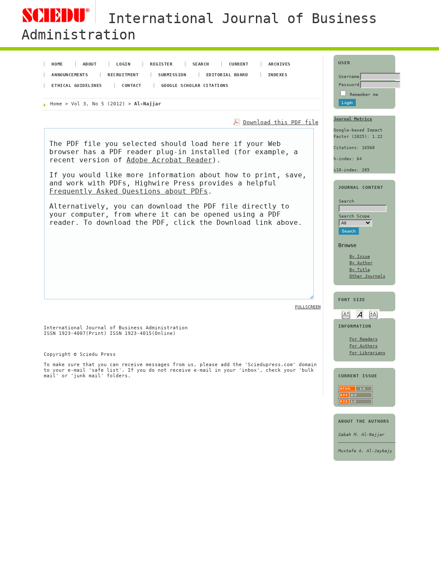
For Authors (363, 345)
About (90, 63)
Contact (131, 85)
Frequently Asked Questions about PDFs (128, 191)
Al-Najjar (147, 104)
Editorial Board (227, 74)
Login (123, 63)
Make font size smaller (346, 314)
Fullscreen (308, 306)
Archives (279, 63)
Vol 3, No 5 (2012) (98, 104)
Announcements (69, 74)
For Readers (363, 338)
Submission (172, 74)
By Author (361, 262)
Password (349, 84)
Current (239, 63)
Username (349, 76)
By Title (359, 269)
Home (57, 63)
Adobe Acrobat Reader (169, 160)
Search (200, 63)
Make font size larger (373, 314)
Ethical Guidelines (76, 85)
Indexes (278, 74)
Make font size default (359, 314)
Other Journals (367, 275)
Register (161, 63)
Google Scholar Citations (194, 85)
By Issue (359, 256)
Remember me (364, 94)
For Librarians (367, 352)
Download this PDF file (281, 122)
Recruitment (123, 74)
